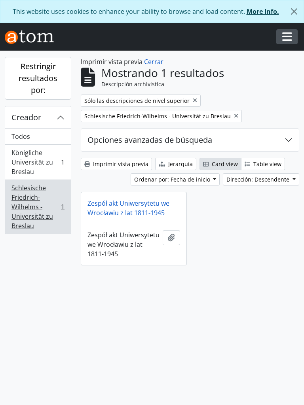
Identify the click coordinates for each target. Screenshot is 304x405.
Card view (224, 164)
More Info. (263, 11)
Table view (266, 164)
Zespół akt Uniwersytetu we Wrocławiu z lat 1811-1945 (128, 208)
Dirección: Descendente (258, 179)
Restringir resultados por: (38, 78)
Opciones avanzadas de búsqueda (149, 139)
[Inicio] (32, 37)
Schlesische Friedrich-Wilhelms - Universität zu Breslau (38, 207)
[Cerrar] (294, 11)
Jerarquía (180, 164)
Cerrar (153, 61)
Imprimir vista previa (119, 164)
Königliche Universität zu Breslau (38, 162)
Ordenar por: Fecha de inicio (173, 179)
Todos (20, 136)
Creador (26, 117)
